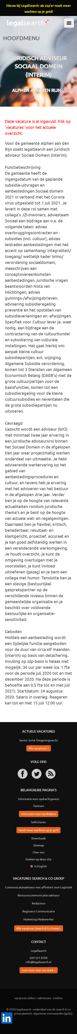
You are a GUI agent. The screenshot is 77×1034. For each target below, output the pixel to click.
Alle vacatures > (38, 748)
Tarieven (38, 806)
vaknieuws (44, 998)
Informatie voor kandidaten (38, 814)
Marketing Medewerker (38, 919)
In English (40, 866)
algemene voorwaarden (48, 1013)
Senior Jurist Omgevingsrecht (38, 740)
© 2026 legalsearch (18, 1009)
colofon (58, 998)
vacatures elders (25, 998)
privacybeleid (22, 1013)
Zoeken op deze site (38, 859)
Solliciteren (38, 822)
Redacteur (38, 903)
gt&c (68, 1013)
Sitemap (38, 845)
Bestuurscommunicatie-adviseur (39, 895)
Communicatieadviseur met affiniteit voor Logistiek (38, 887)
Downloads (38, 838)
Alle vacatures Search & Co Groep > (38, 928)
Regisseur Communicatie (38, 911)
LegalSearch (38, 950)
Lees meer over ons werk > (39, 970)
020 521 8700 (38, 958)
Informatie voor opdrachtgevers (38, 799)
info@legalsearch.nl (38, 962)
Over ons (38, 852)
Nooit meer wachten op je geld (38, 830)
